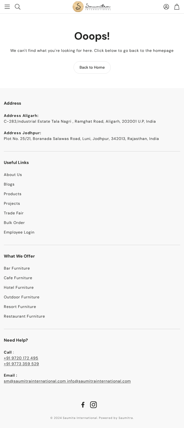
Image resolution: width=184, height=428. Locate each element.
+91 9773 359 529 (21, 363)
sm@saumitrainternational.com (35, 381)
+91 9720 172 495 (21, 358)
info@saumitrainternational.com (99, 381)
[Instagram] (93, 404)
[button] (7, 6)
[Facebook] (83, 404)
